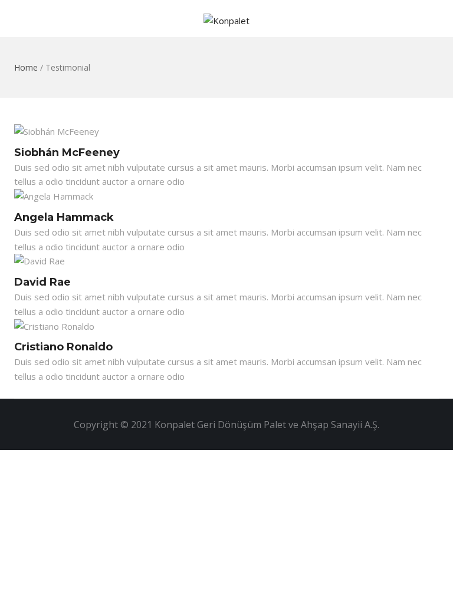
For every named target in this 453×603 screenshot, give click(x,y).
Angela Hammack (64, 217)
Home (26, 67)
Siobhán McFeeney (67, 152)
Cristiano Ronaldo (63, 346)
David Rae (42, 282)
